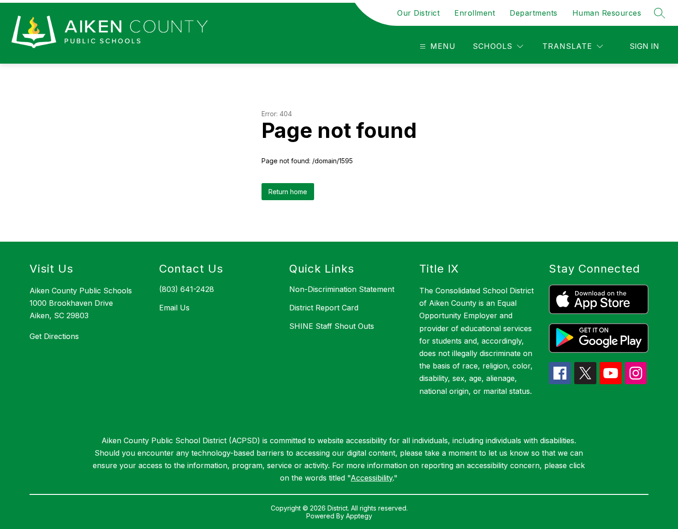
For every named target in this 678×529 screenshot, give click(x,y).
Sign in (644, 46)
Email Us (174, 307)
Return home (287, 192)
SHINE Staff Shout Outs (331, 326)
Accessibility (372, 477)
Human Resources (607, 13)
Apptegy (359, 516)
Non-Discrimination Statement (341, 289)
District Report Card (323, 307)
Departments (534, 13)
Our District (418, 13)
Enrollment (474, 13)
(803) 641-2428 (186, 289)
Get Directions (54, 336)
